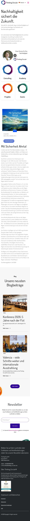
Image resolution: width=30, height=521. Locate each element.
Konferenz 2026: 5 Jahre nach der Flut (13, 318)
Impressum (3, 498)
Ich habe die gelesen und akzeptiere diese (16, 431)
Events (22, 97)
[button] (21, 3)
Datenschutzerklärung (14, 430)
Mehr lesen (6, 328)
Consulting (7, 78)
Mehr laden (15, 386)
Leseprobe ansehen (9, 141)
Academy (22, 78)
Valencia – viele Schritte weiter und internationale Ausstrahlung (13, 362)
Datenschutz (3, 502)
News (4, 313)
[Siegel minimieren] (10, 481)
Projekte (7, 97)
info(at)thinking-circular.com (10, 465)
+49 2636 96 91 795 (9, 463)
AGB (2, 508)
